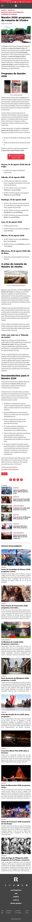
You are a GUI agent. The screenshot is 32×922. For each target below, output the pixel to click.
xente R (16, 900)
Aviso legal (2, 911)
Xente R (11, 10)
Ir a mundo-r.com (5, 0)
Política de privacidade (18, 911)
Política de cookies (9, 911)
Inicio (3, 10)
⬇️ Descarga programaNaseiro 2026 (16, 157)
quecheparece (16, 890)
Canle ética (27, 911)
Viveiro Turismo (18, 95)
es (29, 2)
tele (16, 893)
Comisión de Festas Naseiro (18, 285)
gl (27, 2)
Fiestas (4, 474)
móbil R (16, 897)
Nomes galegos (16, 903)
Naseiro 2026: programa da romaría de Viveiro (12, 13)
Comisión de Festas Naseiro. (10, 469)
